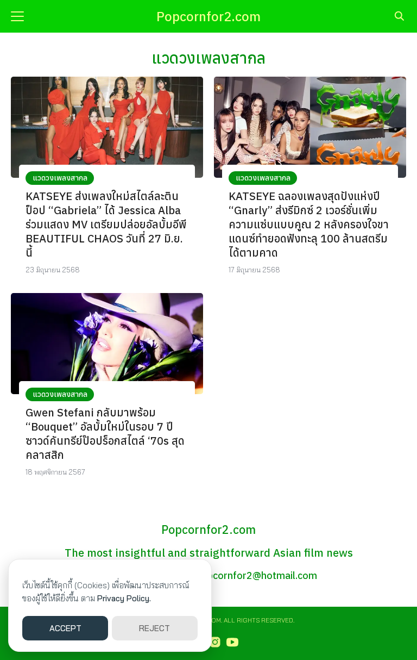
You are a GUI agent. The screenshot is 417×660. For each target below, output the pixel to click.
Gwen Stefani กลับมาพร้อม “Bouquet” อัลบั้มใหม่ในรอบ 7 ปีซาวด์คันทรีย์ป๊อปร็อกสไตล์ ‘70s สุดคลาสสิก (105, 433)
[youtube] (232, 642)
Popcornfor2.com (208, 16)
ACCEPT (65, 628)
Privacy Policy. (124, 598)
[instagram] (215, 642)
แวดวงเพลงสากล (60, 178)
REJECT (154, 628)
